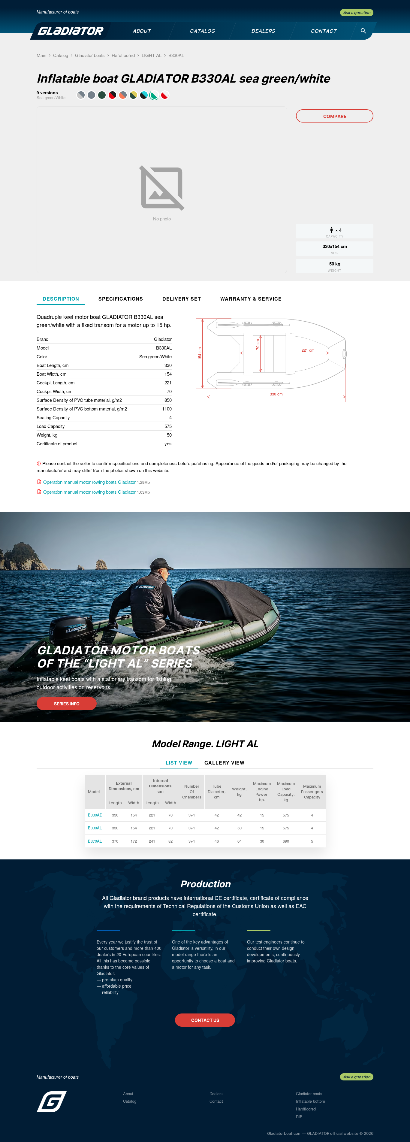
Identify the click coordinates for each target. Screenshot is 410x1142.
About (128, 1093)
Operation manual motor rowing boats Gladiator (89, 482)
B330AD (95, 815)
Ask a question (356, 12)
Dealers (216, 1093)
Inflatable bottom (310, 1101)
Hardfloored (306, 1109)
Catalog (129, 1101)
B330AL (95, 828)
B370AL (95, 841)
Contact (216, 1101)
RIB (299, 1116)
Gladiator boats (309, 1093)
